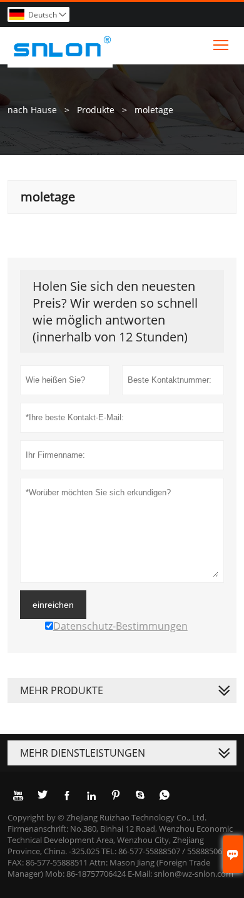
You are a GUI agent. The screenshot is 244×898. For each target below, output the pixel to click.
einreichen (53, 605)
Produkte (95, 110)
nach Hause (32, 110)
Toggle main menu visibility (221, 44)
